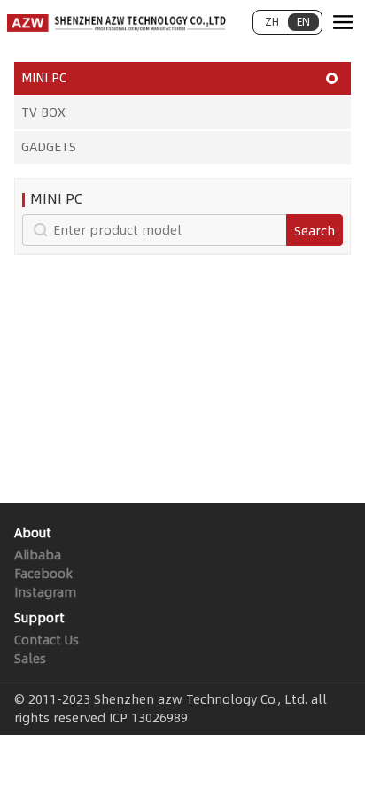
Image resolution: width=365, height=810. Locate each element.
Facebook (43, 573)
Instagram (45, 592)
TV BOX (43, 112)
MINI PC (43, 78)
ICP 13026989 (148, 718)
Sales (30, 658)
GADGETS (48, 147)
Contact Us (46, 640)
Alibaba (37, 555)
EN (303, 21)
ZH (272, 21)
